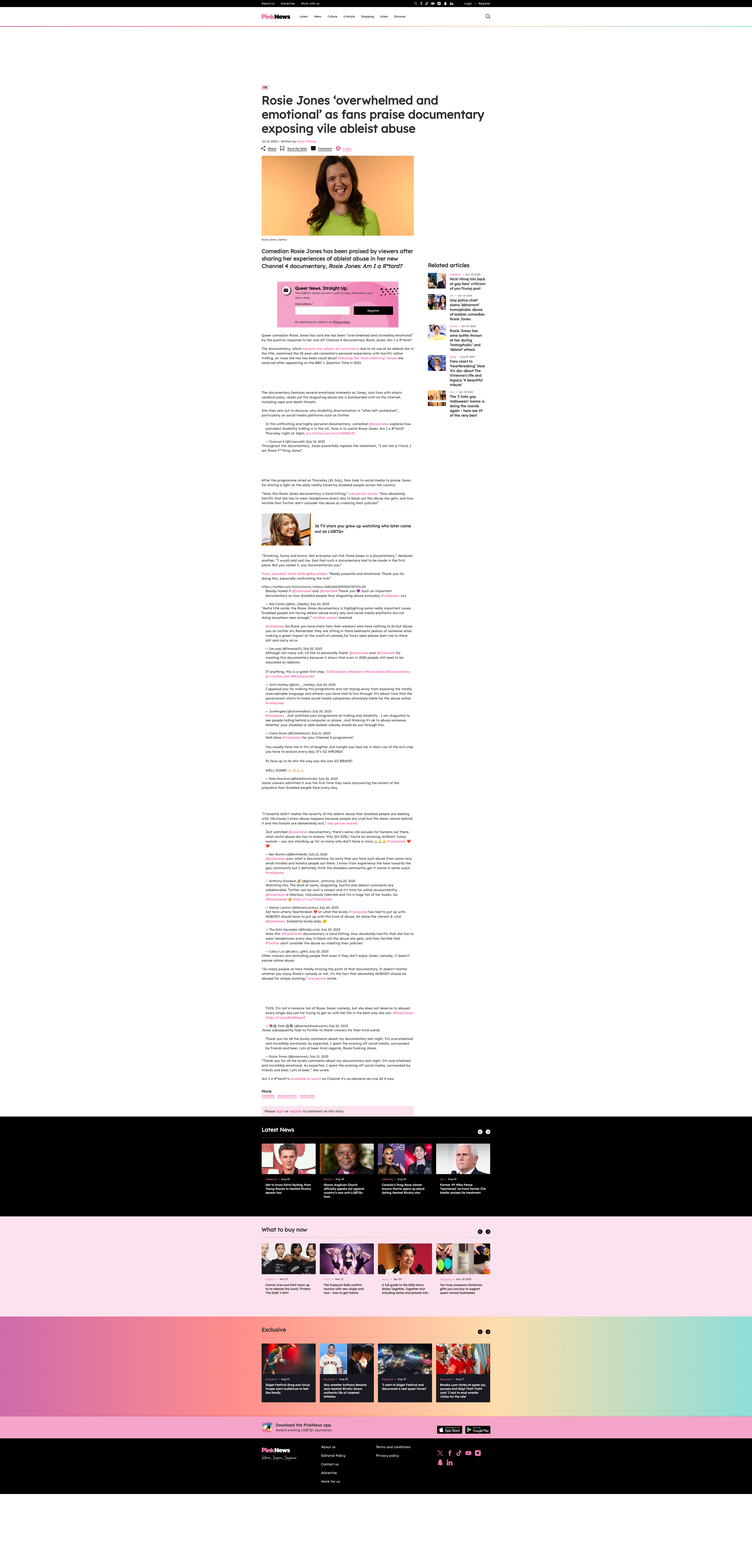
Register (484, 3)
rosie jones (307, 1096)
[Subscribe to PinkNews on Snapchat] (440, 1463)
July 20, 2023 (319, 604)
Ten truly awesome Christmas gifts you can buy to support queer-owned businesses (461, 1289)
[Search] (488, 16)
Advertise (288, 3)
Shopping (367, 16)
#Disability (338, 672)
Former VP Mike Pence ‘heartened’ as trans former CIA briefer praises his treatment (463, 1188)
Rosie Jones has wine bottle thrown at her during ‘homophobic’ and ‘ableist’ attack (466, 340)
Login (468, 3)
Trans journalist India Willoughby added (294, 574)
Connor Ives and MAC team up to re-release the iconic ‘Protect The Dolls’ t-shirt (288, 1289)
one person (317, 978)
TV (265, 87)
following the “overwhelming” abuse (367, 358)
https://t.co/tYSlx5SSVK (312, 899)
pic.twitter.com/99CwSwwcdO (290, 676)
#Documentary (398, 672)
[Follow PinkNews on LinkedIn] (451, 3)
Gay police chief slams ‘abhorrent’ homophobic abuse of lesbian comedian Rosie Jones (467, 309)
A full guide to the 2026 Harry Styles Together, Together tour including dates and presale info (405, 1289)
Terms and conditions (393, 1447)
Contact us (330, 1464)
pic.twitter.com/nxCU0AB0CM (330, 433)
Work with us (310, 3)
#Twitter (272, 943)
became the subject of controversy (331, 349)
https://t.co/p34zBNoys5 (285, 1017)
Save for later (297, 148)
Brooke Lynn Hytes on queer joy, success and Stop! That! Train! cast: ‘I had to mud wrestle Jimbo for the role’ (463, 1390)
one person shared (342, 823)
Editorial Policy (333, 1455)
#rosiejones (390, 596)
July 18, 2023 (315, 441)
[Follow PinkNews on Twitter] (440, 1454)
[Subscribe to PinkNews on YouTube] (468, 1454)
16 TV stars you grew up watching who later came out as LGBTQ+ (363, 528)
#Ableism (355, 672)
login (280, 1111)
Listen (347, 148)
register (295, 1111)
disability (268, 1096)
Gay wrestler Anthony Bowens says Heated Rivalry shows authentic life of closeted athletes (345, 1390)
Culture (332, 16)
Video (384, 16)
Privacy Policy (342, 321)
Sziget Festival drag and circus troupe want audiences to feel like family (288, 1388)
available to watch (306, 1079)
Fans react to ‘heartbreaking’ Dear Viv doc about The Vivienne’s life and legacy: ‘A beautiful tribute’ (467, 373)
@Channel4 (386, 653)
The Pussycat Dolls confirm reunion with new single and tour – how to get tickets (344, 1289)
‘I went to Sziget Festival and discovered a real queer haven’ (404, 1387)
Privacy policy (387, 1455)
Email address (309, 303)
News (317, 16)
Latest (304, 16)
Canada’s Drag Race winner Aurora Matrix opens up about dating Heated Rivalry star (403, 1188)
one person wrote (363, 493)
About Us (268, 3)
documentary (287, 1096)
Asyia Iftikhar (307, 141)
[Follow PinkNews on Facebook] (450, 1454)
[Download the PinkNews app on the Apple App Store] (449, 1430)
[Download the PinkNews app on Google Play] (477, 1430)
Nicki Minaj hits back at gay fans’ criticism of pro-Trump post (468, 284)
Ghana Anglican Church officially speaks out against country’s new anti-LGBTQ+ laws (344, 1190)
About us (328, 1447)
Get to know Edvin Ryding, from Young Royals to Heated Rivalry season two (288, 1188)
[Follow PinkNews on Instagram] (477, 1454)
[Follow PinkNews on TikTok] (459, 1454)
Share (272, 148)
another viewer (325, 617)
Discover (400, 16)
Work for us (330, 1481)
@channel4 (328, 591)
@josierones (379, 424)
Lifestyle (349, 16)
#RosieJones (374, 672)
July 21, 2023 (320, 733)
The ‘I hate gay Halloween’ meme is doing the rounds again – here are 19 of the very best (467, 406)
